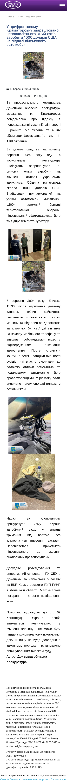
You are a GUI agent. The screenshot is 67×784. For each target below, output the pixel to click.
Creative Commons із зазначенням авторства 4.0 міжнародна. (33, 779)
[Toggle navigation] (62, 4)
